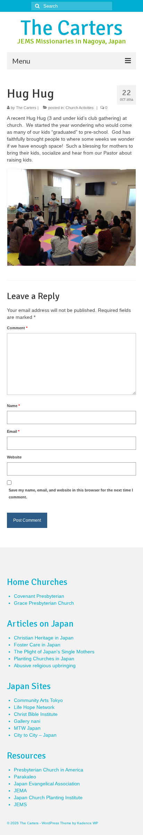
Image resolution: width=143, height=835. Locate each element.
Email (13, 431)
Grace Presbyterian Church (44, 603)
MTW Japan (27, 728)
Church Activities (80, 108)
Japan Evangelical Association (47, 783)
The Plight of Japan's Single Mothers (54, 651)
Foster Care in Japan (37, 644)
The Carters (71, 28)
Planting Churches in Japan (44, 658)
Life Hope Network (34, 707)
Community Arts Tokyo (38, 700)
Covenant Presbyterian (39, 596)
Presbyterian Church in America (48, 769)
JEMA (20, 790)
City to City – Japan (35, 735)
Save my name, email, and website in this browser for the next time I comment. (71, 493)
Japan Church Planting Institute (48, 797)
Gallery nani (27, 721)
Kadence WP (87, 823)
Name (13, 406)
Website (14, 457)
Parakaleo (25, 776)
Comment (17, 328)
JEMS (20, 804)
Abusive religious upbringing (45, 665)
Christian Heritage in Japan (44, 637)
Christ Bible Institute (36, 714)
